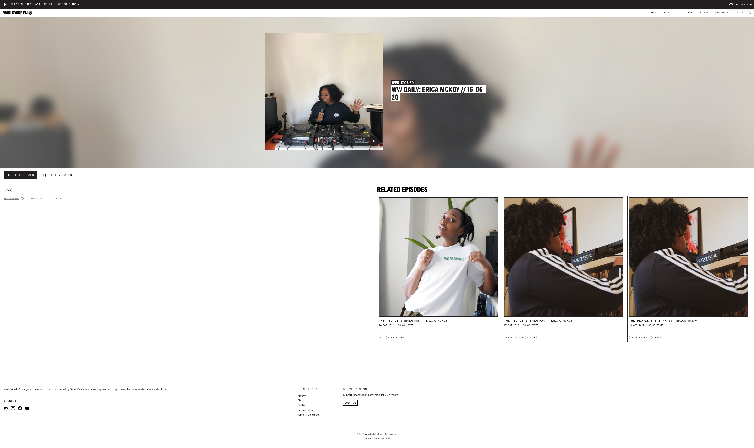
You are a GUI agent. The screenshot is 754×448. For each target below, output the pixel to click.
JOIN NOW (350, 402)
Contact (302, 405)
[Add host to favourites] (22, 198)
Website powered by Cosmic (377, 439)
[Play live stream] (5, 4)
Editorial (687, 12)
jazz (8, 190)
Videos (704, 12)
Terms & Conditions (308, 415)
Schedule (669, 12)
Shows (654, 12)
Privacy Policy (305, 410)
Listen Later (60, 175)
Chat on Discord (743, 4)
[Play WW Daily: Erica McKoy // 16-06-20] (374, 141)
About (301, 401)
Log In (739, 12)
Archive (302, 396)
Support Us (721, 12)
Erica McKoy (11, 198)
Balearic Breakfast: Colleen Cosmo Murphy (44, 4)
